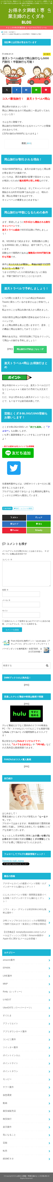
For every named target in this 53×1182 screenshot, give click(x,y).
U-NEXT (7, 999)
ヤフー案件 (8, 1087)
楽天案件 (8, 508)
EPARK (6, 967)
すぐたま (7, 1015)
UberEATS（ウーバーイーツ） (18, 1007)
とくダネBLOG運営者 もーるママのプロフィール (27, 28)
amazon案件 (9, 960)
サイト (5, 611)
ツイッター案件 (10, 1047)
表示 (29, 143)
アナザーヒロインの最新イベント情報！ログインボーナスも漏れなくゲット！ (24, 885)
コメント (7, 559)
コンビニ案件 (9, 1039)
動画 (5, 1103)
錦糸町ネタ (8, 1158)
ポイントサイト (10, 1063)
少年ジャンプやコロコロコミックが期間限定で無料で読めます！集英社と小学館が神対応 (24, 922)
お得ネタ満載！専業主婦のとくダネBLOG (26, 16)
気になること (9, 1134)
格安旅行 (7, 1119)
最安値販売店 (9, 1111)
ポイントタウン (10, 1071)
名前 (5, 590)
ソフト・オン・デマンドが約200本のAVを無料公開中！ (24, 911)
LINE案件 (7, 975)
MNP (5, 983)
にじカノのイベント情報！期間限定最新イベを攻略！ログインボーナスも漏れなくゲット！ (24, 897)
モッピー (7, 1079)
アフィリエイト (10, 1023)
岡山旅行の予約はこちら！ (29, 349)
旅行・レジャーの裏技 (24, 508)
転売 (5, 1150)
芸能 (5, 1142)
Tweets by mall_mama (13, 861)
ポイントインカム (11, 1055)
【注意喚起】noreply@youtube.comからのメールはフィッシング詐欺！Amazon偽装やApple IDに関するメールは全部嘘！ (24, 935)
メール (6, 600)
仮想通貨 (7, 1095)
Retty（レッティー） (13, 991)
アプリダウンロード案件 (15, 1031)
